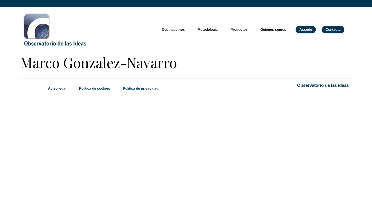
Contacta (333, 30)
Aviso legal (57, 89)
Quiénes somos (273, 30)
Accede (305, 30)
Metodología (208, 30)
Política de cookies (94, 89)
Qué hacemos (173, 30)
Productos (239, 30)
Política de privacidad (140, 89)
